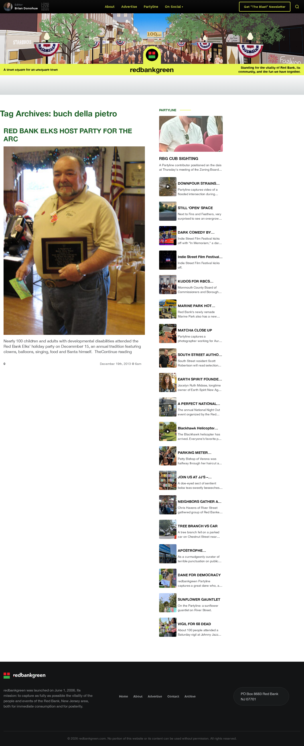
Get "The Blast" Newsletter (265, 6)
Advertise (129, 7)
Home (123, 696)
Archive (190, 696)
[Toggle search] (297, 6)
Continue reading (116, 351)
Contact (173, 696)
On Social (173, 7)
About (110, 7)
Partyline (151, 7)
